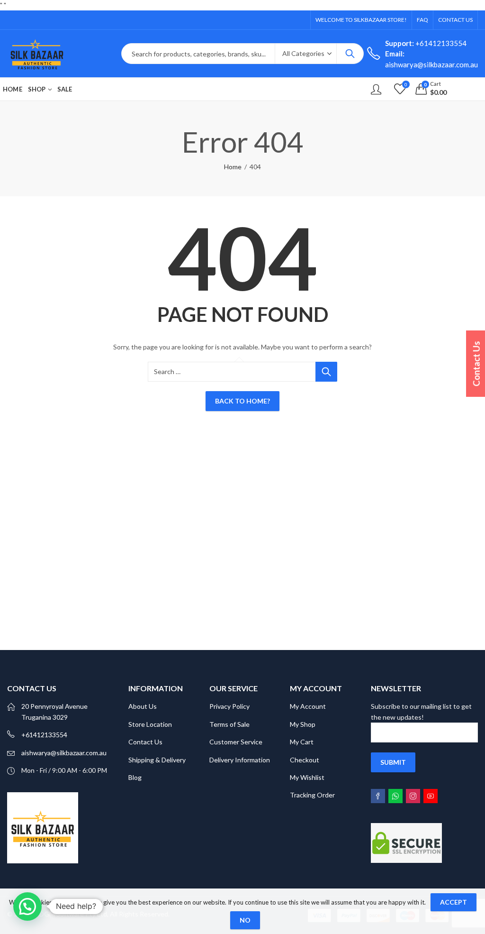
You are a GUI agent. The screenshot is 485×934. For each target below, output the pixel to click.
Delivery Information (239, 760)
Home (233, 167)
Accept (453, 902)
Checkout (304, 760)
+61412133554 (426, 43)
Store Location (150, 724)
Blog (135, 777)
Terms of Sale (229, 724)
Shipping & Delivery (157, 760)
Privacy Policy (229, 706)
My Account (308, 706)
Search (350, 53)
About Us (142, 706)
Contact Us (145, 742)
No (245, 920)
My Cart (302, 742)
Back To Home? (242, 401)
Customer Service (235, 742)
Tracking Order (312, 795)
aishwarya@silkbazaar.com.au (64, 753)
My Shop (302, 724)
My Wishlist (307, 777)
